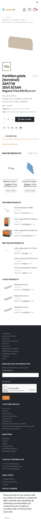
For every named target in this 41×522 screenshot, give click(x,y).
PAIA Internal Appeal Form (11, 429)
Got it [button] (7, 518)
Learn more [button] (8, 512)
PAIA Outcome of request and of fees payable (18, 426)
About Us (5, 411)
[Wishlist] (29, 9)
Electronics (6, 338)
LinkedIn (12, 128)
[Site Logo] (10, 9)
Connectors (6, 333)
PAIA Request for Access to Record (14, 424)
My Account (6, 408)
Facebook (4, 128)
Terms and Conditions (10, 416)
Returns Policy (7, 419)
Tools (4, 359)
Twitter (8, 128)
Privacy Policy (7, 413)
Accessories (27, 179)
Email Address (8, 370)
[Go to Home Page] (3, 17)
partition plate (10, 112)
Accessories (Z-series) (16, 109)
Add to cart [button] (10, 191)
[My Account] (24, 9)
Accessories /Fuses (8, 179)
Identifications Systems (10, 351)
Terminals (27, 109)
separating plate (21, 112)
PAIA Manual (6, 421)
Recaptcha (6, 381)
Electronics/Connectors (10, 341)
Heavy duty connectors (10, 349)
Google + (16, 128)
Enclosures (6, 346)
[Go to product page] (10, 168)
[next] (37, 76)
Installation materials (9, 354)
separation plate (31, 112)
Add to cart (26, 119)
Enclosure (5, 344)
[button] (4, 10)
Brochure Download (9, 144)
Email (20, 128)
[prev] (33, 76)
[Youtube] (37, 2)
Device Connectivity (9, 336)
